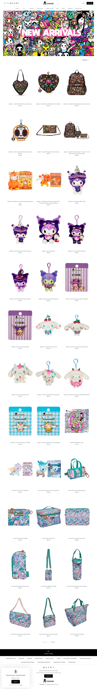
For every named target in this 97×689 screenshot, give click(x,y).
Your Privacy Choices (59, 662)
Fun (24, 8)
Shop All (17, 8)
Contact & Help (78, 8)
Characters (31, 8)
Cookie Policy (72, 662)
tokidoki (42, 684)
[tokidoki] (48, 3)
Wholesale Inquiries (85, 658)
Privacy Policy (50, 658)
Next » (53, 642)
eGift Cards (70, 8)
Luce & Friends (40, 8)
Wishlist (63, 8)
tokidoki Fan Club (11, 658)
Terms (58, 658)
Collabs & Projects (49, 8)
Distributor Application (27, 662)
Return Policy (39, 658)
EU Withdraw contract (43, 662)
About (57, 8)
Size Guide (21, 658)
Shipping (29, 658)
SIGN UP (48, 676)
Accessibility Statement (70, 658)
